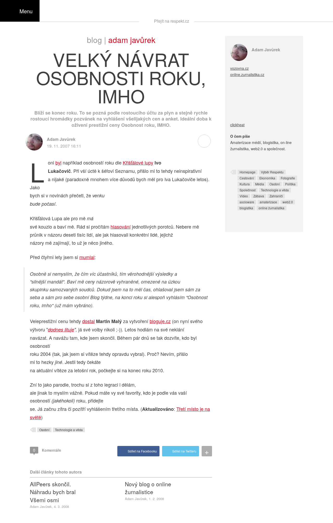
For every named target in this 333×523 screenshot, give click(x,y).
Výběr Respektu (272, 172)
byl (58, 162)
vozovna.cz (239, 68)
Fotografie (288, 178)
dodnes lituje (61, 329)
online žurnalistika (271, 208)
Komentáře (47, 450)
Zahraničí (276, 196)
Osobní (44, 429)
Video (244, 196)
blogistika (246, 208)
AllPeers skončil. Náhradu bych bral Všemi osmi (53, 492)
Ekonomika (267, 178)
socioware (247, 202)
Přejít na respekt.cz (171, 21)
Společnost (247, 190)
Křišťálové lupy (138, 162)
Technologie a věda (69, 429)
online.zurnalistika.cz (247, 74)
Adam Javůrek (131, 39)
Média (259, 184)
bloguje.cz (160, 321)
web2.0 (288, 202)
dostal (88, 321)
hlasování (121, 226)
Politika (290, 184)
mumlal (86, 257)
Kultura (245, 184)
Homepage (247, 172)
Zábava (258, 196)
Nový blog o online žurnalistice (148, 488)
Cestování (247, 178)
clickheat (237, 124)
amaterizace (268, 202)
